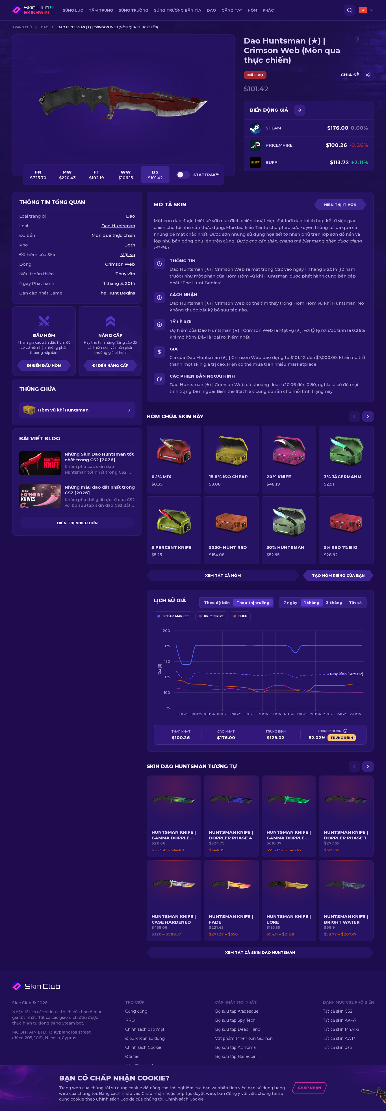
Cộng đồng (136, 1011)
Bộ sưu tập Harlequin (236, 1056)
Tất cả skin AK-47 (340, 1020)
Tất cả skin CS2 (337, 1011)
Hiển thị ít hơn (340, 204)
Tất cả (355, 602)
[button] (174, 816)
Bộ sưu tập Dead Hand (237, 1029)
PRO (130, 1020)
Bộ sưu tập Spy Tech (235, 1020)
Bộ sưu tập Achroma (235, 1047)
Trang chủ (22, 27)
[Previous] (354, 416)
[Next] (368, 416)
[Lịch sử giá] (299, 110)
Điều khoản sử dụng (145, 1038)
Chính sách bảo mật (144, 1029)
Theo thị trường (253, 602)
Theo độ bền (217, 602)
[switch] (183, 175)
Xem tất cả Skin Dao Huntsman (260, 952)
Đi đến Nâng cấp (110, 365)
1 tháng (311, 602)
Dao (45, 27)
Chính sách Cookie (143, 1047)
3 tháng (334, 602)
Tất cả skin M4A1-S (341, 1029)
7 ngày (290, 602)
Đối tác (132, 1056)
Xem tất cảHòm (223, 575)
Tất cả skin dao (337, 1047)
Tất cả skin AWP (339, 1038)
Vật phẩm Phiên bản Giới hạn (244, 1038)
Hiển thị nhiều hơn (77, 523)
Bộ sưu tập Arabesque (237, 1011)
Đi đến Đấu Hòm (44, 365)
